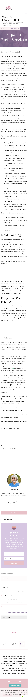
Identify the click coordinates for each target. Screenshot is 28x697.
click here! (4, 424)
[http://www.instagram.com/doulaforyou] (23, 644)
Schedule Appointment (15, 685)
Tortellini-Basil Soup (8, 595)
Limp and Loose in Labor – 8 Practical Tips (14, 591)
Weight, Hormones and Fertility (11, 599)
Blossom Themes (7, 694)
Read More (14, 513)
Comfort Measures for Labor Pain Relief (13, 602)
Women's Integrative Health (11, 18)
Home (8, 681)
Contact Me (18, 681)
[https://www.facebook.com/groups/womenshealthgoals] (3, 578)
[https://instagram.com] (7, 578)
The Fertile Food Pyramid (9, 606)
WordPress (22, 694)
